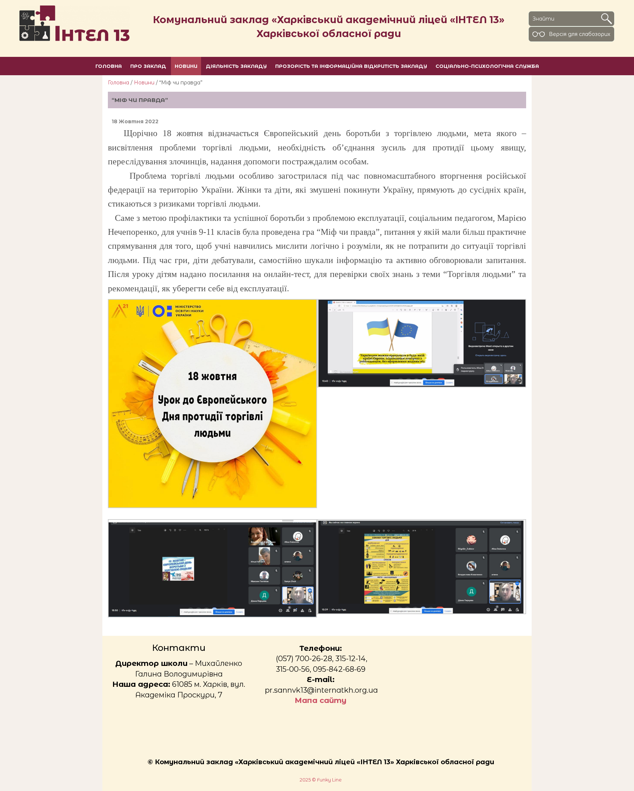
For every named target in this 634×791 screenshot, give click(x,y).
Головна (118, 82)
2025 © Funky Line (321, 780)
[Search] (606, 18)
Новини (144, 82)
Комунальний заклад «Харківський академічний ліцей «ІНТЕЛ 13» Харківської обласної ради (328, 27)
